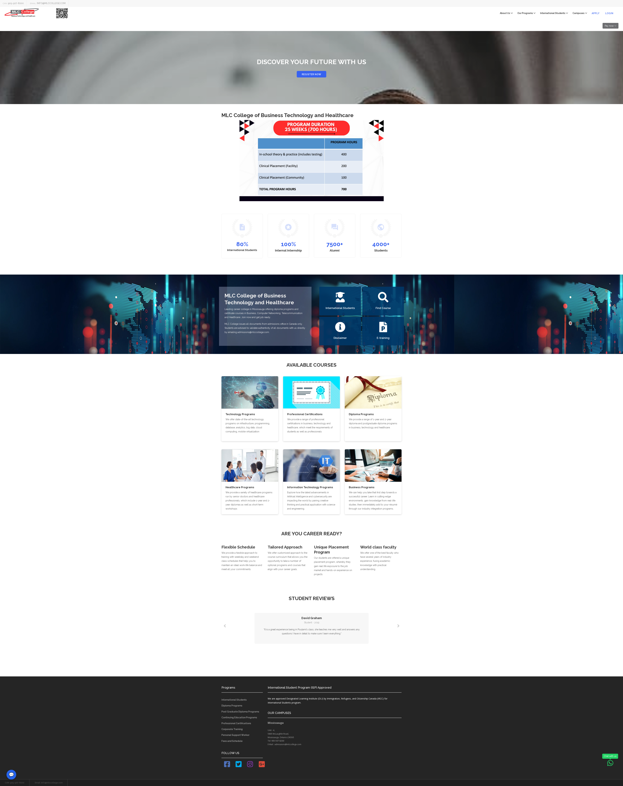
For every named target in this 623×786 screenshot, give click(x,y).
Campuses (578, 13)
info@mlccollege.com (51, 3)
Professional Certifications (236, 723)
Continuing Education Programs (239, 717)
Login (609, 13)
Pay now (609, 26)
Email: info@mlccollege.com (49, 783)
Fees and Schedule (232, 741)
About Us (505, 13)
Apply (595, 13)
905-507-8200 (16, 3)
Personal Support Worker (235, 735)
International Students (552, 13)
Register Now (311, 74)
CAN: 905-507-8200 (14, 783)
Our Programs (525, 13)
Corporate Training (232, 729)
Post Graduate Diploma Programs (240, 711)
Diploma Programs (231, 705)
